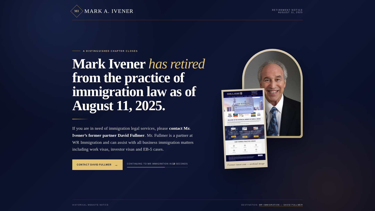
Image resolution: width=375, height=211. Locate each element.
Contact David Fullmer (97, 165)
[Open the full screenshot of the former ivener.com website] (244, 126)
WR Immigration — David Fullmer (281, 205)
